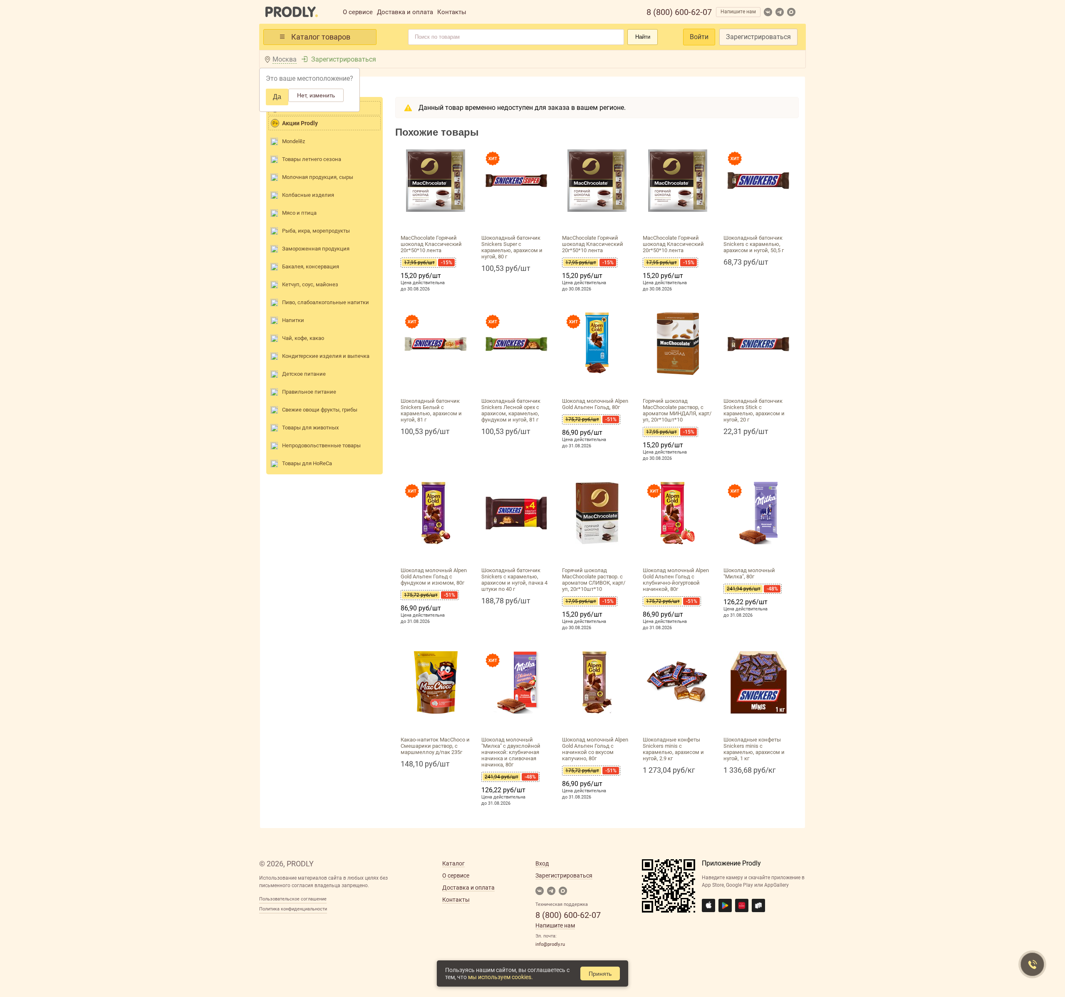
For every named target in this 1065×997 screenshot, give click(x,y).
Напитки (293, 320)
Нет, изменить (316, 95)
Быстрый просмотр (435, 221)
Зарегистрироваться (758, 37)
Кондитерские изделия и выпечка (325, 356)
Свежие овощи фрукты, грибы (319, 410)
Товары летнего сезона (311, 159)
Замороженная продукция (315, 249)
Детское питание (304, 374)
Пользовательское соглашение (293, 899)
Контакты (451, 12)
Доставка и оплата (405, 12)
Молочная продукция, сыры (317, 177)
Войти (699, 37)
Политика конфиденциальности (293, 909)
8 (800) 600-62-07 (679, 12)
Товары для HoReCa (307, 463)
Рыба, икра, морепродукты (316, 231)
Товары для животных (310, 427)
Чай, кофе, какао (303, 338)
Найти (642, 37)
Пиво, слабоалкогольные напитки (325, 302)
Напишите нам (738, 12)
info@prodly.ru (550, 944)
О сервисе (358, 12)
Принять (600, 973)
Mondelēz (293, 141)
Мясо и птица (299, 213)
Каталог (453, 863)
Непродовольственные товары (321, 445)
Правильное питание (309, 392)
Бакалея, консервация (310, 266)
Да (277, 96)
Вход (542, 863)
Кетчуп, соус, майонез (310, 284)
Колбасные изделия (308, 195)
